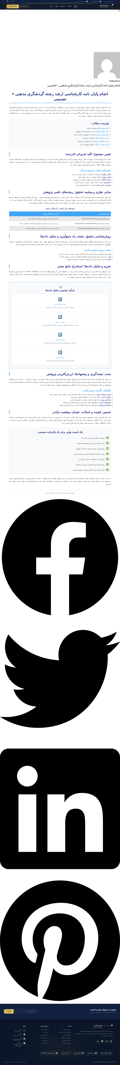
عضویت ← (9, 1011)
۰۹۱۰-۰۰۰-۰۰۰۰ (17, 1035)
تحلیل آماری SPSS (65, 1038)
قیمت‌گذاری (45, 1040)
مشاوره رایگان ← (13, 6)
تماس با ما (45, 1043)
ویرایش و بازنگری (66, 1043)
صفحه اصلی (45, 1029)
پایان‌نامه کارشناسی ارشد (64, 1032)
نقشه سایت (6, 1062)
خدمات (69, 6)
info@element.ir (96, 1)
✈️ (10, 1)
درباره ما (62, 6)
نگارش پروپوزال (66, 1029)
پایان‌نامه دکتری (66, 1035)
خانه (75, 6)
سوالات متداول (44, 1038)
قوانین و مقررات (14, 1062)
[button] (60, 558)
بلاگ (56, 6)
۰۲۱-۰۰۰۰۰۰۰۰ (17, 1031)
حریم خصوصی (23, 1062)
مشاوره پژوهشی (66, 1040)
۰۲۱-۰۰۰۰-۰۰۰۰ (109, 1)
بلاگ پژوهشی (44, 1035)
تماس (51, 6)
